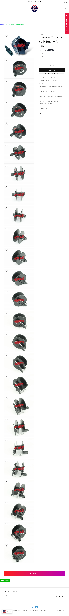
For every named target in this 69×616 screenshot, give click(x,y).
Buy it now (52, 70)
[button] (3, 9)
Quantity (41, 56)
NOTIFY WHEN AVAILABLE (52, 73)
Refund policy (36, 610)
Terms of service (52, 610)
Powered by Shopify (27, 610)
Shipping (41, 53)
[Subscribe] (32, 596)
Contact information (35, 612)
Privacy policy (44, 610)
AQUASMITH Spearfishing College (15, 610)
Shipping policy (60, 610)
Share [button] (42, 114)
